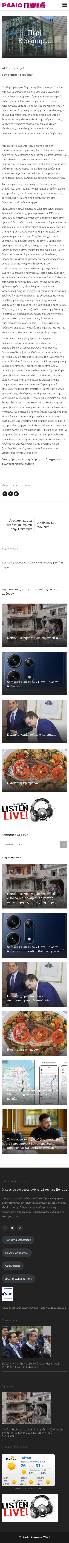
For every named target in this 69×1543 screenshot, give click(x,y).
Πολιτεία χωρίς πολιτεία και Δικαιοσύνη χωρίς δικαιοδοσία (28, 998)
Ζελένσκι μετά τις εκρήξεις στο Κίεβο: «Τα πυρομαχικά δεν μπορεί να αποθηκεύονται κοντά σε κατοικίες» (34, 1143)
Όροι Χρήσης (12, 1265)
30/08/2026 (12, 1444)
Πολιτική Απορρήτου (16, 1252)
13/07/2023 (11, 1374)
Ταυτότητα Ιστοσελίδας (18, 1239)
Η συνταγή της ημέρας (23, 783)
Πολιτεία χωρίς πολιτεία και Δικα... (31, 734)
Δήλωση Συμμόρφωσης (18, 1278)
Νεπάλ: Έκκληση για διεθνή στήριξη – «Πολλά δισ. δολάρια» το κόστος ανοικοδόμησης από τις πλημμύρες (33, 898)
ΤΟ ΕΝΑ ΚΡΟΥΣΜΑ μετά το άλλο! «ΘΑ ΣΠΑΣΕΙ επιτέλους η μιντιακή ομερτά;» (31, 1365)
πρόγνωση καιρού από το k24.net (28, 1488)
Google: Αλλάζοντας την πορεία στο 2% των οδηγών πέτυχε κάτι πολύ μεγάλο (32, 1094)
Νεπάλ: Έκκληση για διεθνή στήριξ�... (34, 638)
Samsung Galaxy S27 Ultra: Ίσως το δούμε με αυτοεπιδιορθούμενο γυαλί (33, 949)
